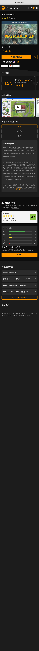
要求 (19, 136)
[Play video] (18, 107)
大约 (19, 126)
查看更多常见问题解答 (19, 298)
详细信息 (19, 131)
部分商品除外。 (25, 82)
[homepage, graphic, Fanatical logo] (10, 8)
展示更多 (18, 189)
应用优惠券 (19, 85)
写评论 (19, 255)
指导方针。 (15, 208)
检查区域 (17, 62)
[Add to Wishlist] (35, 57)
